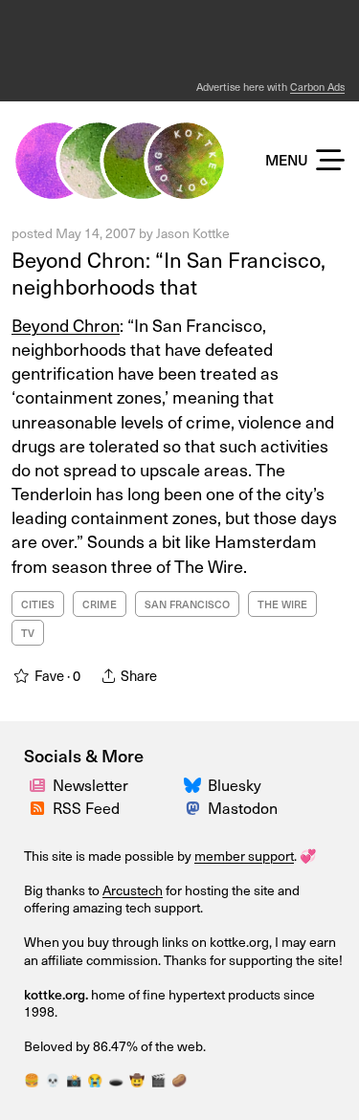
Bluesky (234, 784)
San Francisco (187, 604)
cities (38, 604)
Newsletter (90, 784)
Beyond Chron (65, 325)
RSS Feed (86, 807)
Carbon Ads (317, 86)
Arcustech (132, 890)
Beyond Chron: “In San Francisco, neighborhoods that (168, 272)
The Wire (282, 604)
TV (27, 633)
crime (99, 604)
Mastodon (243, 807)
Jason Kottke (193, 233)
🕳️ (115, 1079)
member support (244, 855)
